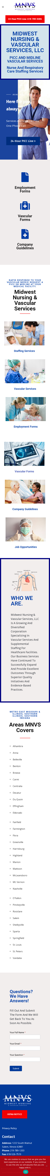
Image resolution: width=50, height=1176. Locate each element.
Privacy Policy (9, 1128)
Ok (25, 1172)
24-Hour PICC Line (22, 141)
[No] (46, 1165)
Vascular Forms (25, 218)
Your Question (17, 1055)
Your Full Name (18, 1032)
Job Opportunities (26, 547)
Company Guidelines (25, 246)
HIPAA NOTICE (14, 1114)
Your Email (15, 1043)
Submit (16, 1068)
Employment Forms (25, 189)
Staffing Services (24, 351)
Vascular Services (25, 388)
